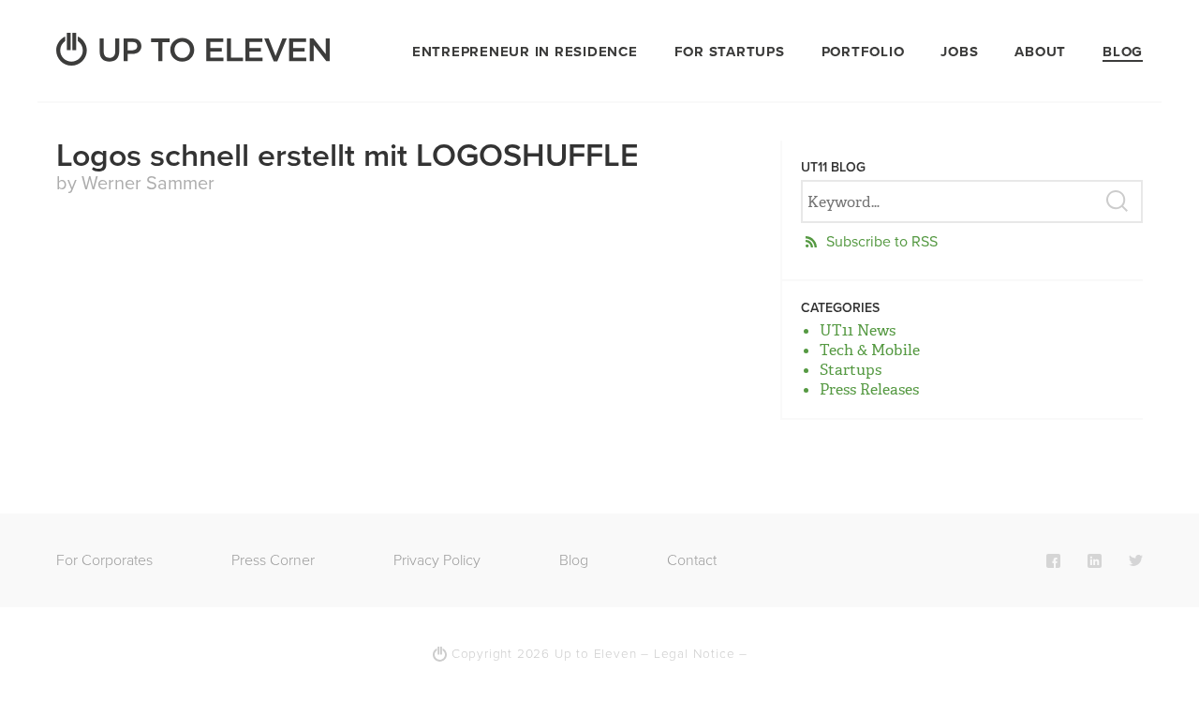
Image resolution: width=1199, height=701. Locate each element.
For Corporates (104, 560)
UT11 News (858, 330)
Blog (1123, 51)
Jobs (959, 51)
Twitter (1136, 560)
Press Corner (273, 560)
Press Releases (869, 389)
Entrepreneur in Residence (525, 51)
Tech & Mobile (870, 350)
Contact (692, 560)
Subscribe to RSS (882, 241)
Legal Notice (694, 654)
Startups (850, 370)
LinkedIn (1095, 560)
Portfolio (863, 51)
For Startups (729, 51)
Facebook (1053, 560)
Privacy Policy (437, 560)
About (1040, 51)
